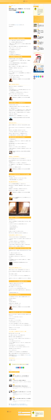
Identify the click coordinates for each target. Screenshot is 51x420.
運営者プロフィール (37, 19)
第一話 (15, 24)
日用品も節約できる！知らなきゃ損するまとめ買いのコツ (40, 26)
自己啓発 (35, 16)
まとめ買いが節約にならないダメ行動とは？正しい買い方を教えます (40, 43)
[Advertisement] (20, 19)
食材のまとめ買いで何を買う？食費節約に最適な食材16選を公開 (40, 37)
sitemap (20, 409)
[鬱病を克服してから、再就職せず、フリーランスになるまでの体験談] (21, 12)
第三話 (19, 24)
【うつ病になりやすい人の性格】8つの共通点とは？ (19, 380)
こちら (41, 13)
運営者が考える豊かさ (37, 20)
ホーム (17, 409)
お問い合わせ (23, 409)
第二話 (17, 24)
